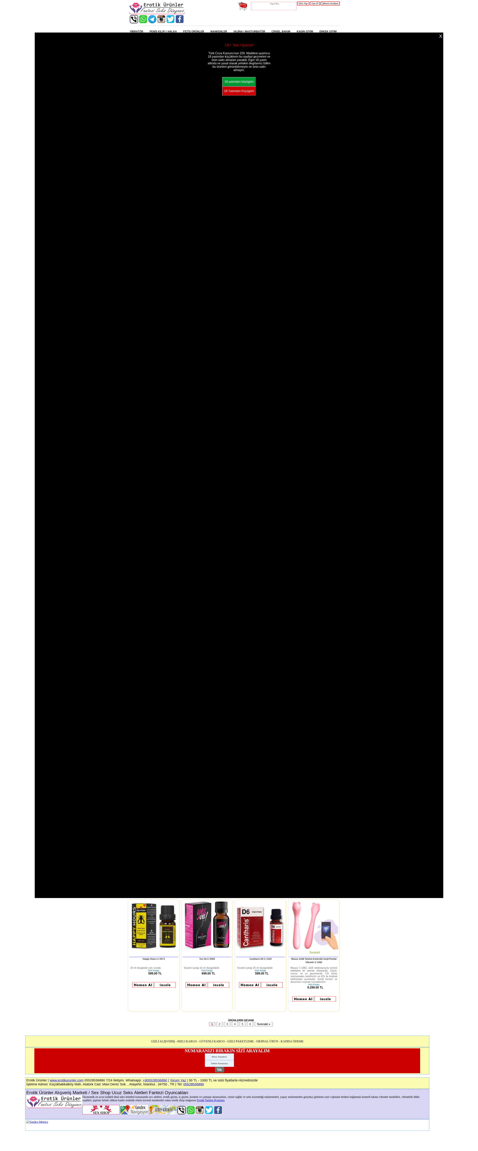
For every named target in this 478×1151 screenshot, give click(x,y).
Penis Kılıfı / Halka (163, 31)
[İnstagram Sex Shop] (161, 22)
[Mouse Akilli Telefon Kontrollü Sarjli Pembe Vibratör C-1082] (314, 948)
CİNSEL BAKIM (280, 31)
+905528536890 (155, 1080)
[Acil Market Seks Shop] (170, 22)
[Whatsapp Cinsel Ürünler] (143, 22)
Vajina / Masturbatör (249, 31)
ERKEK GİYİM (328, 31)
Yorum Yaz (178, 1080)
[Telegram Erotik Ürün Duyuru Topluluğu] (152, 22)
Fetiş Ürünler (193, 31)
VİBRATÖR (136, 31)
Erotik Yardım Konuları (211, 1100)
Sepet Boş (274, 3)
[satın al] (143, 986)
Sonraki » (263, 1024)
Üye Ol (314, 3)
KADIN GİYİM (305, 31)
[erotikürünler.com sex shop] (157, 13)
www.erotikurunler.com (66, 1080)
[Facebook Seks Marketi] (180, 22)
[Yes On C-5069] (207, 948)
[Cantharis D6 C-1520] (260, 948)
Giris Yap (303, 3)
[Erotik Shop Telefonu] (134, 22)
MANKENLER (218, 31)
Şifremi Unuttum (330, 3)
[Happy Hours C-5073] (153, 948)
